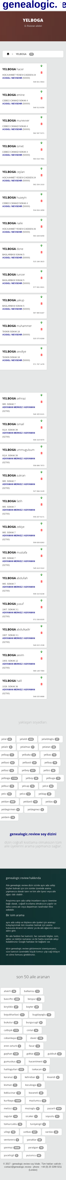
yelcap (28, 786)
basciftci (11, 999)
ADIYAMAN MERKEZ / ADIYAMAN (18, 407)
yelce (47, 786)
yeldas (51, 801)
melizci (10, 1108)
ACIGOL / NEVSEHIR (12, 78)
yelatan (48, 746)
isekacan (38, 1069)
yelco (25, 793)
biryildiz (10, 1006)
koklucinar (12, 1092)
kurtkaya (12, 1100)
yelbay (50, 762)
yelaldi (26, 739)
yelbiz (48, 770)
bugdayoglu (41, 1014)
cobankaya (12, 1038)
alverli (9, 991)
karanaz (10, 1077)
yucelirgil (10, 1155)
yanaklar (34, 1139)
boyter (32, 1006)
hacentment (37, 1061)
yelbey (28, 770)
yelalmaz (26, 746)
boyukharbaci (14, 1014)
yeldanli (30, 801)
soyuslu (52, 1116)
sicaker (31, 1116)
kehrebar (31, 1077)
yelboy (31, 778)
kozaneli (35, 1092)
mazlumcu (37, 1100)
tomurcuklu (12, 1124)
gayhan (11, 1053)
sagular (10, 1116)
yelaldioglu (50, 739)
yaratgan (35, 1147)
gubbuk (54, 1053)
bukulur (10, 1022)
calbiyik (11, 1030)
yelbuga (52, 778)
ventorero (11, 1139)
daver (36, 1038)
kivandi (52, 1077)
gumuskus (12, 1061)
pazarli (54, 1108)
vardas (51, 1131)
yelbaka (28, 754)
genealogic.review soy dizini (33, 834)
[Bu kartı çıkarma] (41, 73)
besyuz (34, 999)
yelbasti (29, 762)
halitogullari (13, 1069)
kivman (10, 1085)
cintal (32, 1030)
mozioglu (31, 1108)
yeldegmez (35, 809)
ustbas (29, 1131)
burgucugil (33, 1022)
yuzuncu (33, 1155)
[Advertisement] (31, 381)
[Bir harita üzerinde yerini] (41, 66)
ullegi (9, 1131)
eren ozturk (12, 1045)
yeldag (44, 793)
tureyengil (37, 1124)
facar (34, 1045)
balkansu (31, 991)
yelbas (49, 754)
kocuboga (32, 1085)
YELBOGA (21, 54)
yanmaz (11, 1147)
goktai (33, 1053)
